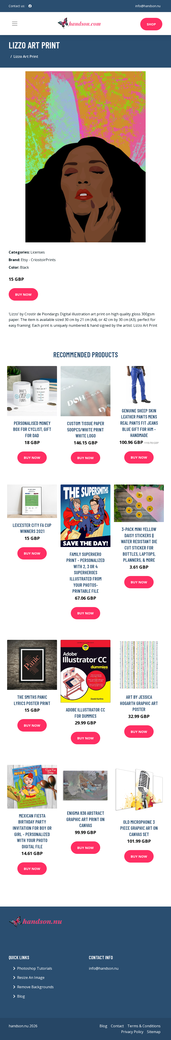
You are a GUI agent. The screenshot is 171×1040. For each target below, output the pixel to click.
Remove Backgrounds (35, 986)
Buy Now (23, 294)
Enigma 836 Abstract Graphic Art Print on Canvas (85, 819)
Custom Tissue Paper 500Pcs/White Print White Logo (85, 429)
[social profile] (30, 6)
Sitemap (154, 1031)
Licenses (38, 252)
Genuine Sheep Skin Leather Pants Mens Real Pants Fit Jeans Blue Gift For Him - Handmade (139, 423)
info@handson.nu (148, 6)
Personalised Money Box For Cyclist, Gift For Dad (32, 429)
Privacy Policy (132, 1031)
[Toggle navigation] (15, 23)
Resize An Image (31, 977)
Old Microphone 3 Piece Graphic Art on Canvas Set (139, 828)
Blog (21, 996)
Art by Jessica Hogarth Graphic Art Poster (139, 703)
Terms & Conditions (144, 1025)
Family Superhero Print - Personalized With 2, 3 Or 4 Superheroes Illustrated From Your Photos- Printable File (85, 572)
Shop (151, 24)
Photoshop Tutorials (34, 968)
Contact (117, 1025)
